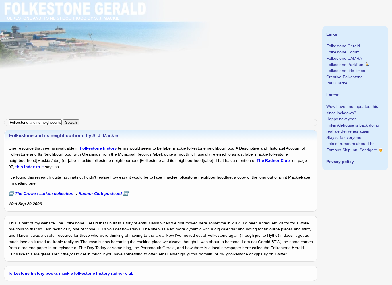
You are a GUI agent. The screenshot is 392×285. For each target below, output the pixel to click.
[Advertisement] (172, 40)
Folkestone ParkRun (344, 64)
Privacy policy (340, 161)
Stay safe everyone (343, 137)
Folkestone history (98, 148)
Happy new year (341, 119)
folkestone (19, 273)
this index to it (29, 166)
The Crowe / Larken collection (44, 193)
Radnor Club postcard (100, 193)
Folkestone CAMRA (344, 58)
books (52, 273)
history (37, 273)
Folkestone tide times (345, 70)
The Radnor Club (273, 160)
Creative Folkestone (344, 77)
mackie (66, 273)
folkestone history (92, 273)
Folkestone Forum (343, 52)
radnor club (122, 273)
